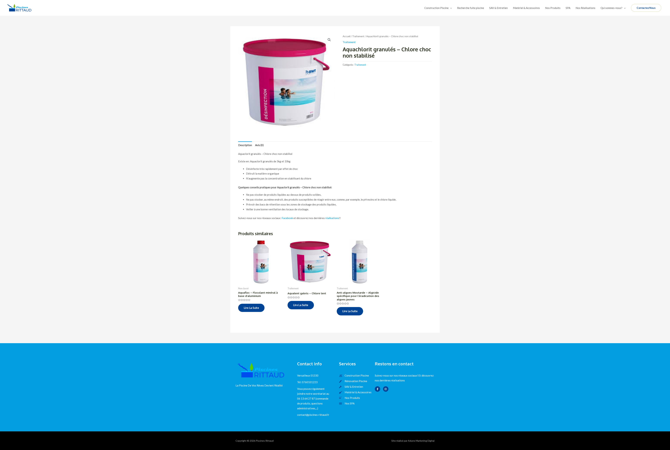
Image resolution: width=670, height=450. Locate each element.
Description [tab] (245, 145)
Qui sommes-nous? (611, 7)
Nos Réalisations (585, 7)
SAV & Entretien (498, 7)
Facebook (287, 218)
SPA (568, 7)
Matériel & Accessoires (526, 7)
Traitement (358, 36)
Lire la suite (251, 307)
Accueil (346, 36)
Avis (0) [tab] (259, 145)
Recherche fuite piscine (470, 7)
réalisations (332, 218)
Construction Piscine (436, 7)
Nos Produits (552, 7)
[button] (329, 40)
